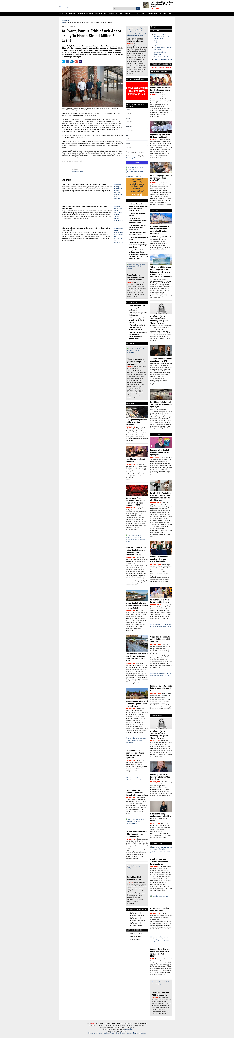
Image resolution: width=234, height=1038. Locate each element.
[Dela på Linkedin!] (72, 62)
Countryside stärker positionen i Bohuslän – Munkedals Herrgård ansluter (137, 792)
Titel (127, 135)
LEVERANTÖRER (152, 13)
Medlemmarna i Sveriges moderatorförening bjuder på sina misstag (138, 245)
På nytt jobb (155, 741)
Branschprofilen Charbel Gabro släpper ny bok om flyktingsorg (159, 452)
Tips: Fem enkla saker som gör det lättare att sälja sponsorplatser (137, 228)
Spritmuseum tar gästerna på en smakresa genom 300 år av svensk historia (137, 703)
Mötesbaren (71, 13)
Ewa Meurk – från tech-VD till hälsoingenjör (161, 994)
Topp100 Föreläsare (86, 13)
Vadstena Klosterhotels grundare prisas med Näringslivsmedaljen (159, 558)
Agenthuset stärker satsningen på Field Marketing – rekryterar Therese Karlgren (159, 319)
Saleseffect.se (120, 1033)
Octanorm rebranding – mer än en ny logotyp (136, 40)
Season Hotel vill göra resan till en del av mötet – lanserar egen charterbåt (137, 605)
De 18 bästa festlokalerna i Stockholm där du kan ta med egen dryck (161, 404)
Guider (136, 13)
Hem (63, 22)
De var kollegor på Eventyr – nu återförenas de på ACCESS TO (161, 177)
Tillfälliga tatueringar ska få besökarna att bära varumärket (136, 421)
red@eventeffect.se (77, 171)
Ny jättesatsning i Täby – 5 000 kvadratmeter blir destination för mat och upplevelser (160, 230)
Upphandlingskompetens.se (136, 1033)
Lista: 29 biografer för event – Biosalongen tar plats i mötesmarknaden (136, 834)
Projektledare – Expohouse (162, 57)
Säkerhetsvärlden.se (95, 1033)
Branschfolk (155, 457)
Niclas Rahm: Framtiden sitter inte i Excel (159, 909)
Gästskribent (155, 913)
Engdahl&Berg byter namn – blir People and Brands (161, 136)
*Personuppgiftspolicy (133, 158)
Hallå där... (155, 9)
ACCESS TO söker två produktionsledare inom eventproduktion (161, 36)
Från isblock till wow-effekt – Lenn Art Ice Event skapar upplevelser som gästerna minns (137, 657)
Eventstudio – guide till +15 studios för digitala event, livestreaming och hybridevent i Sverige (136, 551)
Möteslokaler (101, 13)
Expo (152, 959)
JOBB (143, 13)
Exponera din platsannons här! (161, 67)
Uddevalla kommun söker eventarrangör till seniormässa (137, 308)
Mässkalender (126, 13)
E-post (128, 109)
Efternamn (129, 126)
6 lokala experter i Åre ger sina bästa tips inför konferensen (136, 361)
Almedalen (154, 867)
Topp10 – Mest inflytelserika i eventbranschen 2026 (161, 359)
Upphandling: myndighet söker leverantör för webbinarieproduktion (137, 327)
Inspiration (113, 13)
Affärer (72, 26)
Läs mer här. (129, 1029)
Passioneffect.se (109, 1033)
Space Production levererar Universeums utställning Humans (135, 277)
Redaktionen (75, 169)
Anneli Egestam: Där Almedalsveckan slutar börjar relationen (159, 861)
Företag (128, 144)
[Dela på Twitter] (64, 62)
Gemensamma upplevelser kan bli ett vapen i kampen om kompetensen (160, 89)
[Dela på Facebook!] (68, 62)
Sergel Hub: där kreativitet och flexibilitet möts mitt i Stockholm (160, 639)
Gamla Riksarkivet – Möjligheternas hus (134, 878)
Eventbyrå (154, 95)
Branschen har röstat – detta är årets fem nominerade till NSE (161, 688)
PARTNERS (164, 13)
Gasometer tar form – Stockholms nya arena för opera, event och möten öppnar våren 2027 (135, 501)
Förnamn (128, 118)
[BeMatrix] (65, 20)
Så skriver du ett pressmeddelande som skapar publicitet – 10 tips (138, 220)
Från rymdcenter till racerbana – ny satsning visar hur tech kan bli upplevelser (135, 754)
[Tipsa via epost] (76, 62)
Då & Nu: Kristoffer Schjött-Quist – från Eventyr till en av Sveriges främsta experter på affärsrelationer (161, 496)
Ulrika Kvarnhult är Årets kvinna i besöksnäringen (159, 601)
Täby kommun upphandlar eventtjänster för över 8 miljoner (137, 320)
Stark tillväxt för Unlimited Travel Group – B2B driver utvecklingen (84, 184)
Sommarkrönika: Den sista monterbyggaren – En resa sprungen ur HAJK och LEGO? (160, 952)
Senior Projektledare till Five (163, 59)
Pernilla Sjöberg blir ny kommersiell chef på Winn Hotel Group (160, 776)
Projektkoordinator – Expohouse (160, 53)
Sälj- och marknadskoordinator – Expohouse (161, 43)
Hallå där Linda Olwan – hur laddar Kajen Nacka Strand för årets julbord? (162, 4)
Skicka (137, 162)
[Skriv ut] (80, 61)
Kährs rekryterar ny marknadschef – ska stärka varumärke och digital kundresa (160, 817)
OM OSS (173, 13)
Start (62, 13)
